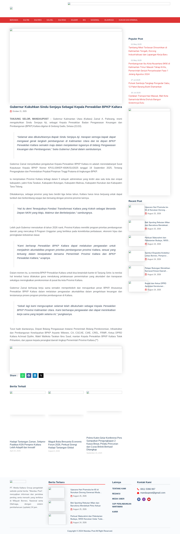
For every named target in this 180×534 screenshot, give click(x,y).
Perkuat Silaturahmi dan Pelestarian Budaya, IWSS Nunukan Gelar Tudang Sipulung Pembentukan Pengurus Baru (87, 519)
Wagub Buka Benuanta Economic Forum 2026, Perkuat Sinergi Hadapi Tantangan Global (65, 444)
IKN (84, 20)
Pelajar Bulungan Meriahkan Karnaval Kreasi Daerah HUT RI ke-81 (157, 271)
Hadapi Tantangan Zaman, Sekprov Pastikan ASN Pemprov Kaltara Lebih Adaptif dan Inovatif (27, 444)
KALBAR (74, 20)
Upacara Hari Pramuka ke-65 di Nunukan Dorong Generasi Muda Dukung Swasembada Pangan (85, 492)
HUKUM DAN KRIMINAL (128, 20)
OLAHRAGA (109, 20)
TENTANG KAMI (119, 489)
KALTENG (62, 20)
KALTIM (26, 20)
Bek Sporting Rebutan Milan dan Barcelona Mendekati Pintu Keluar (157, 225)
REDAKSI (116, 494)
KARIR (115, 512)
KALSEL (50, 20)
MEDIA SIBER (118, 499)
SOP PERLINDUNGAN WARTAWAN (121, 505)
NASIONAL (95, 20)
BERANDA (14, 20)
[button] (22, 375)
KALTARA (38, 20)
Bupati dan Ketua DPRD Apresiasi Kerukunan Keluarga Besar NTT (155, 286)
